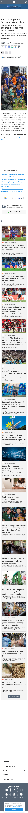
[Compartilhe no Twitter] (2, 47)
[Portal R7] (14, 2)
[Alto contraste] (2, 52)
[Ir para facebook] (10, 789)
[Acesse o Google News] (15, 47)
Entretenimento (9, 766)
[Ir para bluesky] (6, 789)
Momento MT (9, 15)
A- (10, 53)
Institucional (8, 779)
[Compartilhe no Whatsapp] (12, 47)
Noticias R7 (3, 15)
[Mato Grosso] (14, 6)
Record (5, 775)
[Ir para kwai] (17, 789)
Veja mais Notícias (14, 696)
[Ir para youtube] (21, 794)
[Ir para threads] (21, 789)
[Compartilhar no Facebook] (6, 47)
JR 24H (5, 770)
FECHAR (14, 810)
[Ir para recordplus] (6, 794)
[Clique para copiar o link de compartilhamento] (19, 47)
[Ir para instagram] (14, 789)
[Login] (26, 2)
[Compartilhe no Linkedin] (9, 47)
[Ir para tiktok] (10, 794)
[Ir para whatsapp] (17, 794)
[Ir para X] (14, 794)
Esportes (6, 762)
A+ (6, 53)
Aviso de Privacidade (17, 806)
